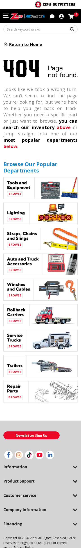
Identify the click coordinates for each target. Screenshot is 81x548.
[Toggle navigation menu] (6, 15)
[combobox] (40, 29)
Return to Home (25, 44)
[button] (61, 16)
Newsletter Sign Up (31, 435)
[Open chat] (52, 16)
